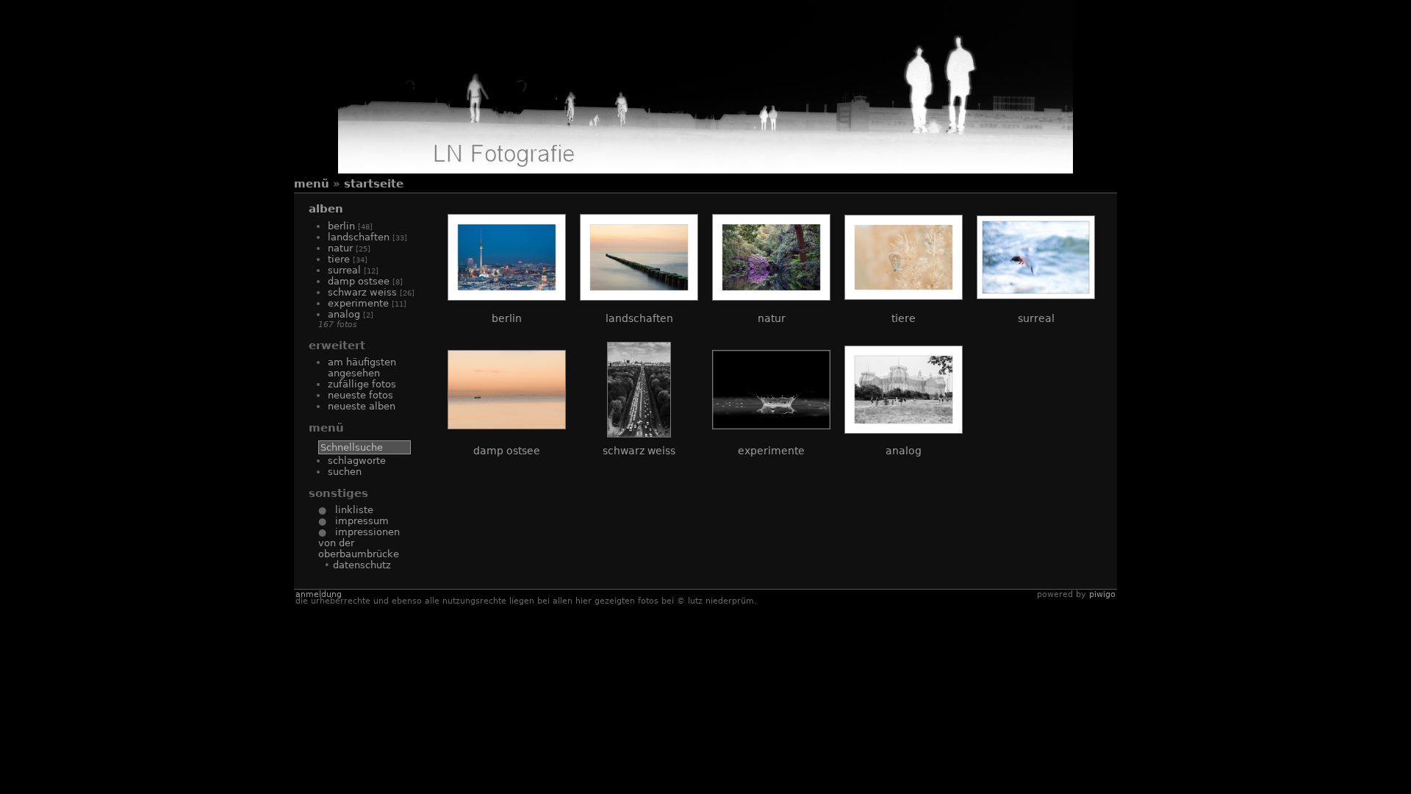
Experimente (358, 303)
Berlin (341, 226)
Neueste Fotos (360, 395)
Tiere (339, 259)
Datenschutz (362, 565)
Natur (340, 248)
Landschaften (358, 237)
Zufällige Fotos (362, 384)
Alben (326, 208)
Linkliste (349, 509)
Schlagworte (357, 460)
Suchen (345, 471)
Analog (344, 314)
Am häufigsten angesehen (362, 368)
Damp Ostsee (358, 281)
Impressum (357, 520)
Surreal (344, 270)
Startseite (373, 183)
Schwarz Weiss (362, 292)
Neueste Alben (361, 406)
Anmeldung (318, 594)
